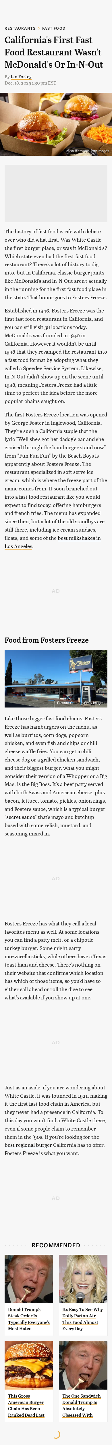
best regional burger (28, 1144)
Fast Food (53, 28)
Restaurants (20, 28)
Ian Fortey (21, 76)
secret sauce (20, 816)
